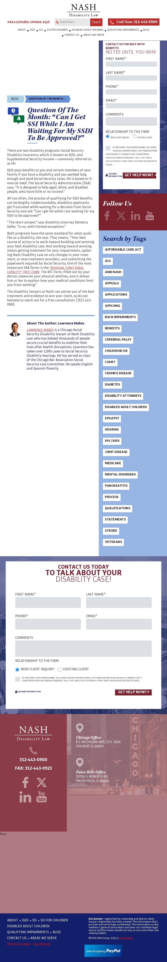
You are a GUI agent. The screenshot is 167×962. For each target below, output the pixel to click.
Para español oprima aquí (29, 22)
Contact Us (72, 35)
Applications (116, 294)
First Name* (116, 59)
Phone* (112, 87)
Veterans (113, 542)
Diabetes (112, 384)
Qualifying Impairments (123, 29)
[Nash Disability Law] (83, 10)
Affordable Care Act (123, 249)
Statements (115, 519)
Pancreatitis (116, 486)
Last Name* (115, 73)
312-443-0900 (136, 22)
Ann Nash (113, 272)
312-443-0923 (38, 768)
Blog (146, 29)
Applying (112, 306)
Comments (114, 114)
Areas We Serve (93, 35)
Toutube (150, 215)
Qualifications (117, 508)
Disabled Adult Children (87, 29)
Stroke (111, 531)
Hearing (112, 429)
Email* (111, 100)
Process (112, 497)
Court (110, 362)
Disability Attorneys (123, 396)
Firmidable (126, 938)
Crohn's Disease (118, 373)
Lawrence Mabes (40, 330)
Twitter (121, 215)
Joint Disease (116, 452)
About (22, 29)
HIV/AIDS (112, 441)
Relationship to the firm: (127, 132)
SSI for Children (57, 29)
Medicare (113, 463)
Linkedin (135, 215)
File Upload (41, 944)
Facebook (107, 215)
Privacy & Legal (19, 944)
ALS (108, 261)
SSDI (32, 29)
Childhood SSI (116, 351)
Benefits (112, 328)
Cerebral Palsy (118, 339)
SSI (41, 29)
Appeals (112, 283)
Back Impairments (120, 317)
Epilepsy (112, 418)
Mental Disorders (120, 474)
